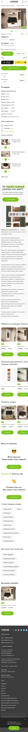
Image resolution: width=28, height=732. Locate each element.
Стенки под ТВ (7, 509)
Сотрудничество (5, 695)
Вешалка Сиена (5, 346)
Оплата (2, 57)
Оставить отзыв (14, 497)
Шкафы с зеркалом (8, 562)
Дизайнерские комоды (9, 558)
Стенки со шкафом (8, 517)
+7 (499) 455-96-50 (8, 638)
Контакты (3, 710)
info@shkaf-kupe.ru (9, 642)
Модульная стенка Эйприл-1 (8, 424)
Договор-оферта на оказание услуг (10, 703)
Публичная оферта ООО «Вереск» (9, 700)
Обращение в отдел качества (8, 705)
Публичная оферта (9, 131)
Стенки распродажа (8, 541)
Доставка (3, 688)
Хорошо (14, 728)
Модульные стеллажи (9, 570)
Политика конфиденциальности (9, 698)
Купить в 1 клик (21, 53)
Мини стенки (7, 513)
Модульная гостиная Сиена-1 (8, 605)
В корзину (7, 53)
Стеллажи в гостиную (9, 574)
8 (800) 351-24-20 (8, 640)
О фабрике (4, 683)
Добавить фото (14, 467)
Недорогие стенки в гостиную (11, 533)
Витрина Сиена (21, 346)
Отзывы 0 (11, 39)
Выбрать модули (13, 68)
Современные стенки (9, 529)
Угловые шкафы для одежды (11, 566)
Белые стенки (7, 537)
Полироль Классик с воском (8, 386)
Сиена (11, 128)
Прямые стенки (7, 525)
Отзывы (3, 686)
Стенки (19, 509)
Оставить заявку (10, 199)
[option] (9, 342)
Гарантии (25, 57)
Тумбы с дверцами (8, 554)
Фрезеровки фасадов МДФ (8, 707)
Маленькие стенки (8, 521)
